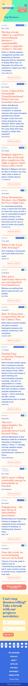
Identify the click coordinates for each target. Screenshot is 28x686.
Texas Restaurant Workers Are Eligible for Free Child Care (14, 200)
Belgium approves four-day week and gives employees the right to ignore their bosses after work (13, 160)
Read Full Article (14, 77)
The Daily (14, 667)
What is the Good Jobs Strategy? (12, 246)
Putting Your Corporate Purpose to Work (13, 356)
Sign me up (8, 635)
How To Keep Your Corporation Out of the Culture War (13, 316)
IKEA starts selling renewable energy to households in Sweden (14, 482)
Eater (22, 190)
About (14, 660)
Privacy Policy (14, 679)
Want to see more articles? (14, 587)
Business (5, 25)
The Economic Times (19, 25)
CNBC (22, 415)
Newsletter (14, 675)
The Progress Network (8, 7)
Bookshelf (14, 671)
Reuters (21, 468)
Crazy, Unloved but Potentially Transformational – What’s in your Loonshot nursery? (13, 96)
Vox (22, 269)
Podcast (14, 656)
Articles (14, 664)
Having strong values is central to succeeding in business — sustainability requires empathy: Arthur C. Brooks (13, 40)
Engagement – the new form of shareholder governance (12, 511)
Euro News (21, 147)
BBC (22, 545)
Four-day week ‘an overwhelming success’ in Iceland (12, 555)
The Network (14, 653)
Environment (6, 470)
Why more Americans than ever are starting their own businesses (14, 281)
